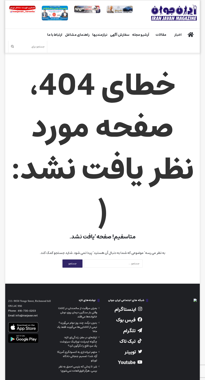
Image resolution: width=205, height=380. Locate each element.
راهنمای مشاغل (77, 35)
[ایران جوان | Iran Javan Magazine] (174, 13)
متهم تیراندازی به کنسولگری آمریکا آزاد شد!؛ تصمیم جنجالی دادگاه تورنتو (77, 356)
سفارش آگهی (119, 35)
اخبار (178, 35)
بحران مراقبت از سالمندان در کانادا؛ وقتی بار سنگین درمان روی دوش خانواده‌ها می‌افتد (77, 312)
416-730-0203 (27, 311)
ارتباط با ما (54, 35)
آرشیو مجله (140, 35)
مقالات (161, 35)
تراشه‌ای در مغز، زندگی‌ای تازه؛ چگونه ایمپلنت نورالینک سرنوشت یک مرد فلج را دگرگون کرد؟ (78, 341)
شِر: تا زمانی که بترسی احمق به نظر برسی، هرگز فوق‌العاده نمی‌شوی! (78, 368)
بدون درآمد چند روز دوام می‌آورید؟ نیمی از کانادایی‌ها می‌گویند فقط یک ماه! (77, 327)
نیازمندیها (99, 35)
